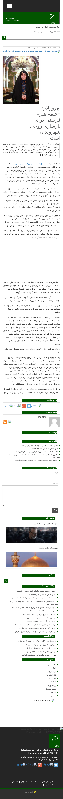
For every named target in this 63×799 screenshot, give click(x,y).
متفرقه (53, 692)
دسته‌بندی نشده (50, 682)
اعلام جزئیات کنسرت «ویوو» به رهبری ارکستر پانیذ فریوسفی (36, 451)
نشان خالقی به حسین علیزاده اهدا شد (44, 448)
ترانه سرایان (51, 671)
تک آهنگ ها (51, 675)
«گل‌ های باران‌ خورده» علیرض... (46, 524)
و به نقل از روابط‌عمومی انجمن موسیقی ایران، (28, 164)
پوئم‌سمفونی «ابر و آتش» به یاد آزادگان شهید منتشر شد (35, 624)
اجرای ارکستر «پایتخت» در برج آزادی (41, 611)
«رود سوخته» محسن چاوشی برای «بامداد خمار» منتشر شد (36, 460)
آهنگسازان (52, 664)
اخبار (54, 668)
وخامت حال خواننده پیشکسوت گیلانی (36, 655)
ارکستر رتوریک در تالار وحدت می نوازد (41, 621)
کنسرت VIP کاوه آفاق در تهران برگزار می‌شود (34, 641)
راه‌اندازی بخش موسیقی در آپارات (38, 644)
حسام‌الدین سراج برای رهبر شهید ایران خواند (38, 614)
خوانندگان (52, 678)
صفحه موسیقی (50, 689)
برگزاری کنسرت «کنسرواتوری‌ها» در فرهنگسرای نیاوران (35, 631)
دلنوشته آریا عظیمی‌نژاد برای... (47, 548)
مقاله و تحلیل (51, 696)
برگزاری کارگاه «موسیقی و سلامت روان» (40, 618)
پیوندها (40, 785)
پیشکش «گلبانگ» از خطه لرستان (39, 651)
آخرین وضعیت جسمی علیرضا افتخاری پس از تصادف (39, 445)
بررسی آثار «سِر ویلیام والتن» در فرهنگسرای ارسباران (36, 628)
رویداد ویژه (52, 685)
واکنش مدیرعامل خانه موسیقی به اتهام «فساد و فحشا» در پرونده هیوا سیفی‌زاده (33, 456)
